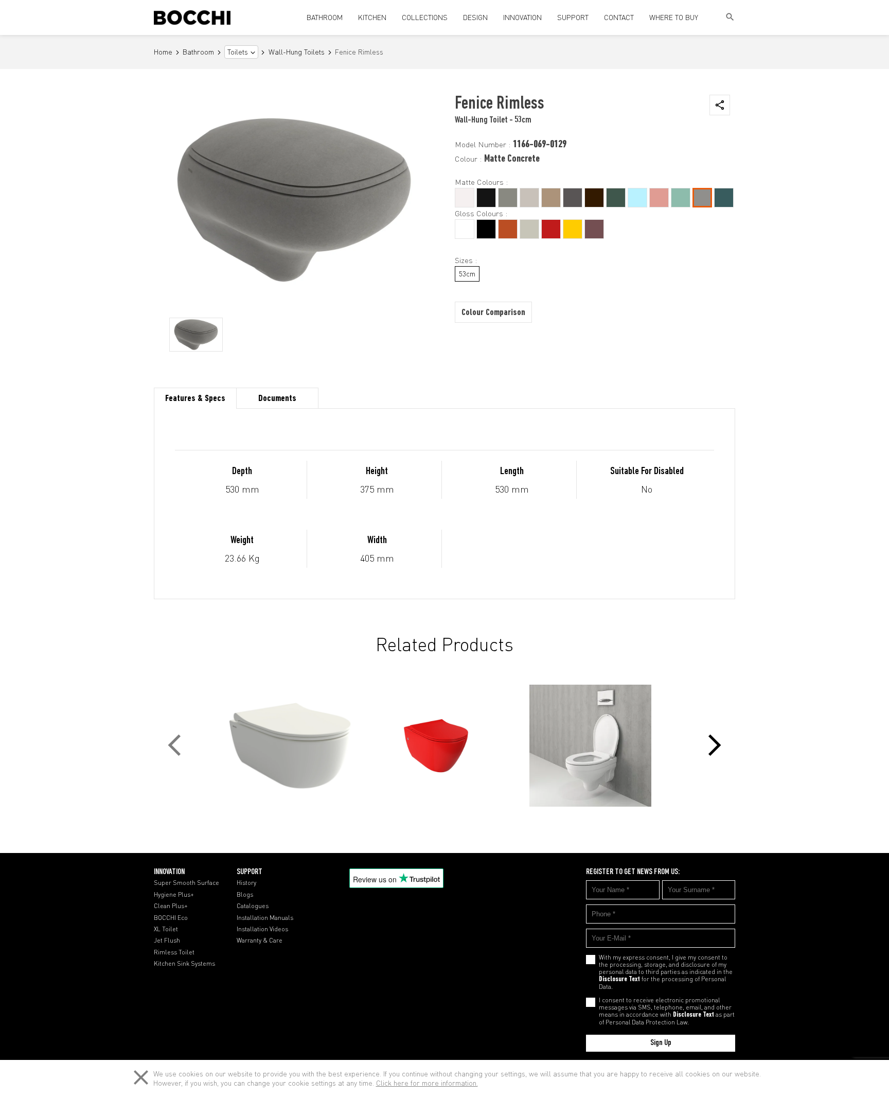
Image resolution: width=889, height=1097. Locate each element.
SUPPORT (573, 17)
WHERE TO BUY (673, 17)
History (246, 882)
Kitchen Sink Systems (184, 963)
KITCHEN (372, 17)
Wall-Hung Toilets (297, 52)
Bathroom (198, 52)
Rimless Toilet (174, 952)
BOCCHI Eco (171, 917)
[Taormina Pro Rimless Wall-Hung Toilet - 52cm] (598, 746)
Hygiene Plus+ (174, 894)
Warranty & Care (259, 940)
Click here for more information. (427, 1082)
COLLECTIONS (425, 17)
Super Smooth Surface (186, 882)
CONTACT (619, 17)
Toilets (237, 52)
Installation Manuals (265, 917)
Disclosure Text (619, 979)
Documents (277, 399)
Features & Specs (195, 399)
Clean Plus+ (171, 906)
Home (163, 52)
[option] (196, 335)
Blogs (245, 894)
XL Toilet (166, 929)
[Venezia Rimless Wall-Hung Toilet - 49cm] (290, 746)
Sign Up (660, 1043)
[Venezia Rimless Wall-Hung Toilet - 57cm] (444, 746)
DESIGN (475, 17)
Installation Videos (262, 929)
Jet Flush (167, 940)
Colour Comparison (493, 313)
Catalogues (253, 906)
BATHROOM (325, 17)
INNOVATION (522, 17)
